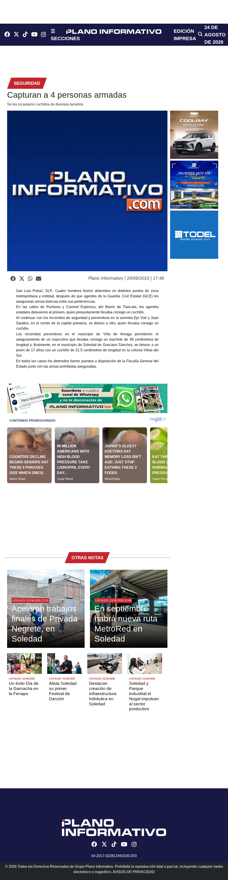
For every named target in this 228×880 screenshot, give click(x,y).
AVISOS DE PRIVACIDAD (134, 872)
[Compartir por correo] (38, 279)
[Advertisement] (87, 514)
